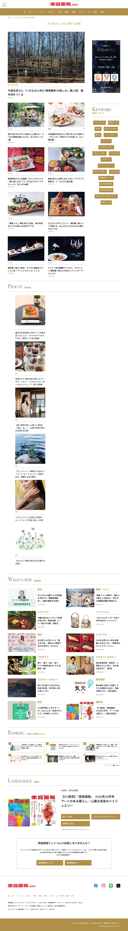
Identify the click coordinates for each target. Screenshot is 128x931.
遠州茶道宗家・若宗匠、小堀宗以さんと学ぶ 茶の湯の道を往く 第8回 (107, 666)
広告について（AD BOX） (47, 909)
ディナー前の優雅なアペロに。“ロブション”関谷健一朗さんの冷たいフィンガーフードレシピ (66, 271)
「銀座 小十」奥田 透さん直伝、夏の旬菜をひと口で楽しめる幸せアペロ (25, 224)
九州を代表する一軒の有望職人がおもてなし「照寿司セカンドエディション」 (108, 643)
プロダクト (43, 657)
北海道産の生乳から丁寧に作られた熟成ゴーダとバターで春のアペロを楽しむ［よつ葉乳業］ (66, 137)
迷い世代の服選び (106, 184)
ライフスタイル (13, 85)
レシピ (10, 129)
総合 (40, 589)
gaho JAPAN (42, 902)
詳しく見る (67, 817)
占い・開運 (92, 11)
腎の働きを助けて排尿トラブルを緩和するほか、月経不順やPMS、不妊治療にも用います (107, 688)
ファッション (40, 11)
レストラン (43, 612)
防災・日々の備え (111, 129)
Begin (80, 902)
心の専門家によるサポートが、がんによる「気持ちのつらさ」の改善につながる (50, 711)
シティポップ (106, 141)
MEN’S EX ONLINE (71, 902)
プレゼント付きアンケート (104, 817)
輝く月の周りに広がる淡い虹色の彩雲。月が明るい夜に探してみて (49, 688)
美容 (59, 11)
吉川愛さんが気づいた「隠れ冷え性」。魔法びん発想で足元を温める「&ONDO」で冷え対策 (49, 643)
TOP (9, 17)
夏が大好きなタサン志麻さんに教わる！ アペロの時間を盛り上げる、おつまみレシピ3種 (26, 137)
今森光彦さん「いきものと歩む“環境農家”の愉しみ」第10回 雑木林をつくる (45, 92)
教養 (73, 11)
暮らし (51, 11)
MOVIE (98, 129)
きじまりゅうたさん (106, 147)
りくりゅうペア (99, 122)
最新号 (99, 702)
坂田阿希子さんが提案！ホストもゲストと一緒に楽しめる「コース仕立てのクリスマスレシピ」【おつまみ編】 (25, 181)
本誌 (72, 896)
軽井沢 (98, 135)
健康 (66, 11)
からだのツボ (114, 153)
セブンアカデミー (32, 902)
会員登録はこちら (45, 863)
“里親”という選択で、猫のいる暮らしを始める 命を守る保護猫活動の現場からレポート (108, 598)
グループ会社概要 (30, 906)
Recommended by (108, 765)
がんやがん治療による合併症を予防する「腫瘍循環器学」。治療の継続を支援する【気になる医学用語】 (50, 598)
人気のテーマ (106, 159)
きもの (81, 11)
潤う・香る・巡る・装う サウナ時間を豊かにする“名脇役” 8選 (49, 666)
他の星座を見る (106, 87)
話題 (102, 11)
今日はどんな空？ (99, 153)
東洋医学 (100, 679)
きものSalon (114, 171)
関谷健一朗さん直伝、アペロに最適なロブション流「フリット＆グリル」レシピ (25, 269)
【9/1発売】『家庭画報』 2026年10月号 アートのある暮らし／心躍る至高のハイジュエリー (107, 711)
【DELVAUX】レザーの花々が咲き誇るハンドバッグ (107, 619)
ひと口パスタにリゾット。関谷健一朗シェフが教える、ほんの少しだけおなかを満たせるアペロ (66, 226)
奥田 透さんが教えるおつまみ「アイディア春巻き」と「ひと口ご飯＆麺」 (66, 180)
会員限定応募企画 (106, 190)
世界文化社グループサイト (15, 906)
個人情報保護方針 (60, 906)
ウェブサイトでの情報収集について (18, 909)
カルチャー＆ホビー (106, 657)
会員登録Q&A (72, 863)
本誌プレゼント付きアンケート (106, 196)
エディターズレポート (106, 165)
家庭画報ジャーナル (106, 178)
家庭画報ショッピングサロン (16, 902)
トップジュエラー (111, 135)
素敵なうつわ (113, 122)
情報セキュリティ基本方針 (45, 906)
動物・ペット (102, 589)
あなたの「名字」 (100, 171)
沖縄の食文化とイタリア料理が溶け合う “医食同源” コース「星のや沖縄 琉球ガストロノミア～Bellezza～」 (50, 621)
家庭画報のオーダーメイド (56, 902)
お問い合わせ (34, 909)
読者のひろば (106, 202)
